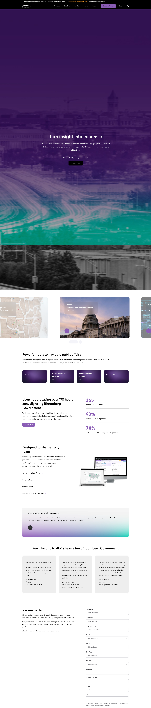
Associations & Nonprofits (33, 493)
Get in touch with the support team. (47, 631)
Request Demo (75, 163)
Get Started (29, 425)
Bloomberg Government (26, 6)
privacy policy (114, 703)
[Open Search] (128, 6)
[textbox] (111, 681)
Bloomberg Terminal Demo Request (57, 1)
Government (27, 487)
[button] (35, 1)
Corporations (28, 480)
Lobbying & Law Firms (31, 473)
